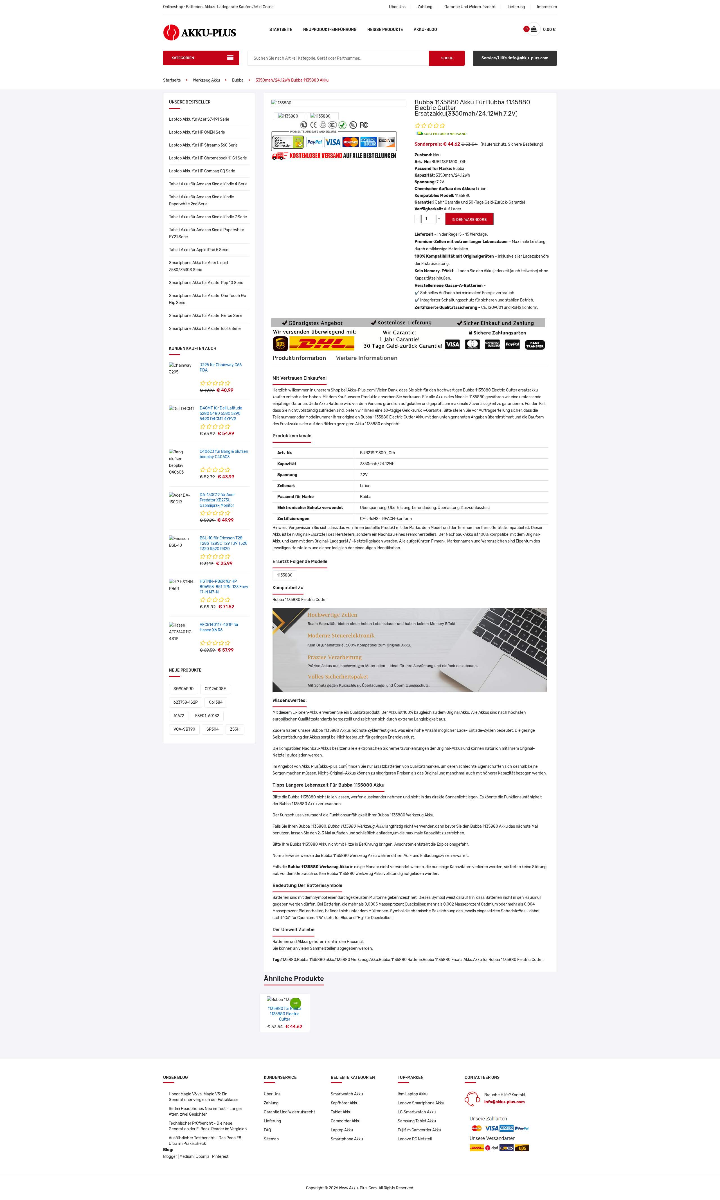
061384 (216, 702)
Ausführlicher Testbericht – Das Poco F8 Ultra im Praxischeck (205, 1141)
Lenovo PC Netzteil (415, 1139)
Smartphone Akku (347, 1139)
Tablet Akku (341, 1112)
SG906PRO (184, 688)
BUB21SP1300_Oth (449, 161)
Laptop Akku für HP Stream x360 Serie (203, 145)
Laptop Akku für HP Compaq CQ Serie (202, 171)
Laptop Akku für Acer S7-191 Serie (199, 119)
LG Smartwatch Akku (417, 1112)
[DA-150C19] (182, 498)
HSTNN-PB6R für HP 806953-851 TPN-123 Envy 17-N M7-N (224, 587)
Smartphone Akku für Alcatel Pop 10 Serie (206, 282)
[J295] (182, 368)
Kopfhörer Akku (344, 1103)
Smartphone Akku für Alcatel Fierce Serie (205, 315)
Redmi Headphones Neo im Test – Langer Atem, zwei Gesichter (205, 1111)
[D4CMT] (181, 408)
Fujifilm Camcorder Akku (419, 1130)
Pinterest (220, 1156)
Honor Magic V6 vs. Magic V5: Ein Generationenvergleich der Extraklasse (203, 1097)
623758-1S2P (186, 702)
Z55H (235, 729)
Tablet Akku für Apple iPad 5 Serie (198, 249)
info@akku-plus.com (504, 1102)
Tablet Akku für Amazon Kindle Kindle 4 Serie (208, 184)
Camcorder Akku (345, 1121)
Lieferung (516, 6)
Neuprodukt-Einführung (330, 29)
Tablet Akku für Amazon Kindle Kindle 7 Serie (208, 217)
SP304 (212, 729)
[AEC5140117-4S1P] (182, 632)
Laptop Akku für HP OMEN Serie (197, 132)
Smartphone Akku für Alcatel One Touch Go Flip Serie (207, 299)
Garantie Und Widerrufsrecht (470, 6)
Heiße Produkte (385, 29)
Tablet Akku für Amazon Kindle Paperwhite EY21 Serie (206, 233)
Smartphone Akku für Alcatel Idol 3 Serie (205, 328)
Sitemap (271, 1139)
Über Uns (397, 6)
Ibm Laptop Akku (413, 1094)
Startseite (280, 29)
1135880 (284, 575)
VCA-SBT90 (184, 729)
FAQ (267, 1130)
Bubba (238, 80)
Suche (447, 58)
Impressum (547, 6)
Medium (186, 1156)
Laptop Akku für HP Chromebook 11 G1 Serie (208, 158)
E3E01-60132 (207, 715)
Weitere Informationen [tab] (367, 358)
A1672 (179, 715)
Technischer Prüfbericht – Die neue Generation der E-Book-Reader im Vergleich (208, 1126)
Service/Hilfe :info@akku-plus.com (515, 58)
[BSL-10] (182, 542)
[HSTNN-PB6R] (182, 585)
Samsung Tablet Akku (417, 1121)
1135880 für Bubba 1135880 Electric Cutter (285, 1014)
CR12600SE (215, 688)
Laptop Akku (342, 1130)
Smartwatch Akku (347, 1094)
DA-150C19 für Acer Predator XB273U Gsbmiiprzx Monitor (217, 500)
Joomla (203, 1156)
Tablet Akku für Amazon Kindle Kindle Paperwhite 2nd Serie (201, 200)
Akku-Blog (425, 29)
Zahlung (425, 6)
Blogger (170, 1156)
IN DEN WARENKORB (469, 219)
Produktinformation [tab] (299, 358)
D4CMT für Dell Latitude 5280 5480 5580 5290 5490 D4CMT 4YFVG (221, 413)
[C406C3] (182, 462)
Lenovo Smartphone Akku (421, 1103)
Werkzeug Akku (206, 80)
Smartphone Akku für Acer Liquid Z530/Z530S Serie (198, 266)
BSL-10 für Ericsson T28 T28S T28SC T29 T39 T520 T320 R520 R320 (224, 543)
